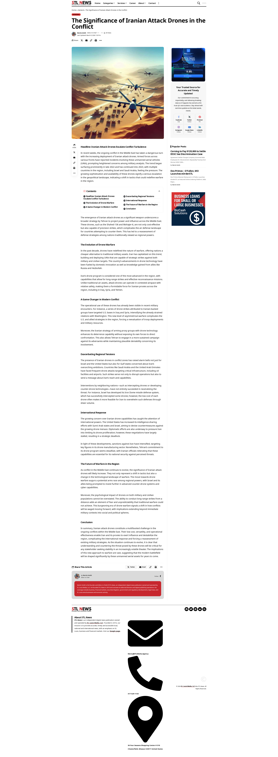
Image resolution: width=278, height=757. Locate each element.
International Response (136, 200)
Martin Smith (81, 33)
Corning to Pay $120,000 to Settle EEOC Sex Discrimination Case (188, 153)
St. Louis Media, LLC (95, 623)
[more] (158, 3)
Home (74, 10)
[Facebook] (160, 576)
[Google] (204, 609)
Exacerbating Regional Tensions (140, 196)
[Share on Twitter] (82, 40)
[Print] (96, 40)
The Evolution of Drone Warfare (100, 203)
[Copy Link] (91, 40)
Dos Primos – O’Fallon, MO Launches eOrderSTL (184, 172)
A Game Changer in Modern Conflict (102, 207)
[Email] (86, 40)
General (81, 10)
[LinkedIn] (199, 129)
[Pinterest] (199, 119)
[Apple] (200, 609)
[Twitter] (189, 119)
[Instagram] (179, 129)
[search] (198, 3)
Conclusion (131, 208)
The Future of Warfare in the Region (142, 204)
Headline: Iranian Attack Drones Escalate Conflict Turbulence (99, 197)
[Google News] (189, 129)
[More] (100, 40)
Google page (115, 631)
